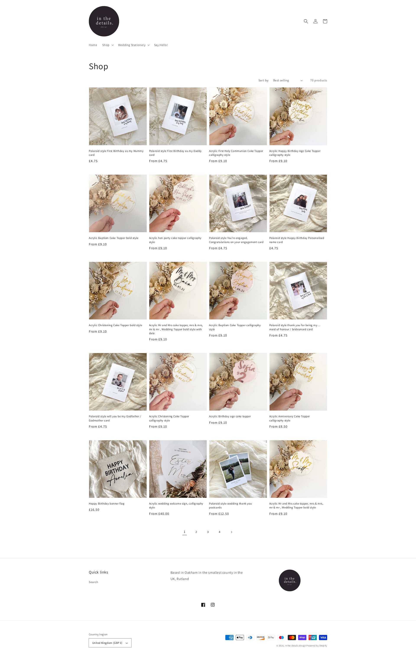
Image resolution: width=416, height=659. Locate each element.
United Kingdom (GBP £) (107, 643)
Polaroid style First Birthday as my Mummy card (116, 153)
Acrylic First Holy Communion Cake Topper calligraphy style (236, 153)
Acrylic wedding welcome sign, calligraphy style (176, 505)
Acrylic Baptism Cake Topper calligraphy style (235, 327)
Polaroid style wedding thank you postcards (230, 505)
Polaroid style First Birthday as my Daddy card (175, 153)
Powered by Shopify (316, 645)
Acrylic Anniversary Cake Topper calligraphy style (289, 418)
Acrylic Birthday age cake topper (230, 416)
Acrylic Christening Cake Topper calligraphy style (169, 418)
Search (93, 582)
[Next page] (231, 532)
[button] (107, 44)
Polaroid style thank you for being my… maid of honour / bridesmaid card (294, 327)
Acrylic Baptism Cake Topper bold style (113, 238)
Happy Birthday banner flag (107, 503)
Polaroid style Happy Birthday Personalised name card (296, 240)
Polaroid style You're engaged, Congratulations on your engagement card (236, 240)
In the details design (295, 645)
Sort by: (263, 80)
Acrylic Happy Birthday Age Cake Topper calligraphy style (295, 153)
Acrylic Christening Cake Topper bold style (115, 325)
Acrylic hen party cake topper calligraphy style (175, 240)
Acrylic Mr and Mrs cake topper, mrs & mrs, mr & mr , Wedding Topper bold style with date (176, 329)
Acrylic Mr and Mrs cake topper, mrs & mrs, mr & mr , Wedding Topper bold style (296, 505)
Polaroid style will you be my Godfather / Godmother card (115, 418)
